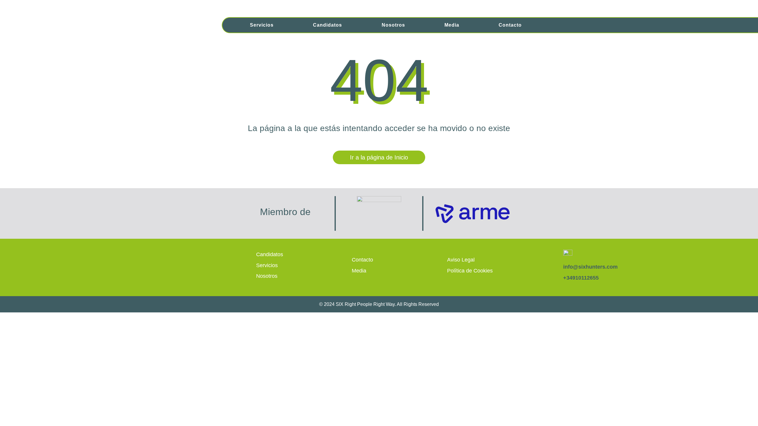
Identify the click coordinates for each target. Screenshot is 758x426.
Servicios (262, 25)
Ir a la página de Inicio (379, 157)
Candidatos (327, 25)
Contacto (510, 25)
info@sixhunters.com (579, 6)
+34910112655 (581, 278)
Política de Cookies (470, 271)
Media (451, 25)
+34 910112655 (643, 6)
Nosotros (393, 25)
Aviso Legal (461, 260)
